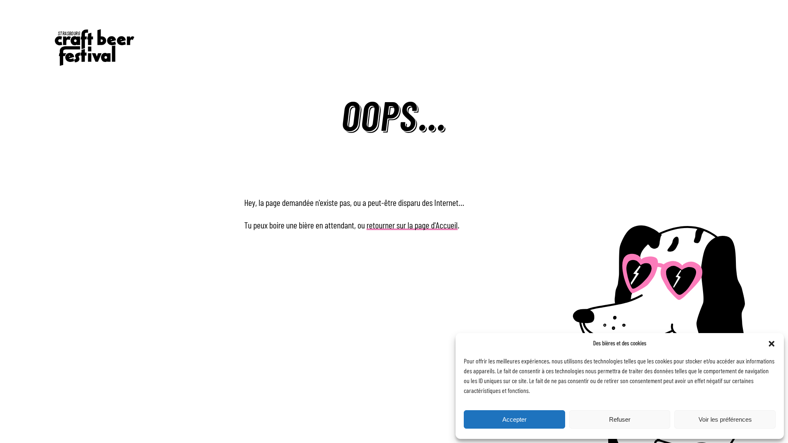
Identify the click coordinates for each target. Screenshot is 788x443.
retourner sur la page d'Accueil (412, 225)
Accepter (514, 419)
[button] (771, 344)
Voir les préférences (725, 419)
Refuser (619, 419)
